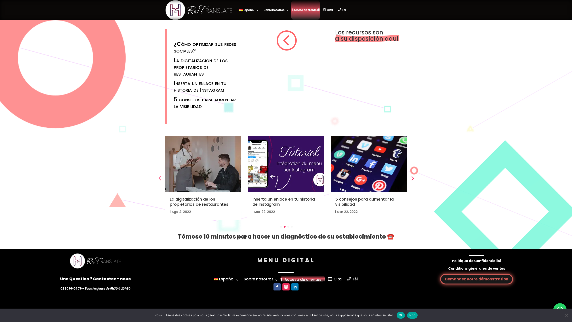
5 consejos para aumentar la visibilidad (205, 102)
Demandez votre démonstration (476, 279)
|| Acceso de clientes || (306, 10)
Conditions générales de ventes (476, 268)
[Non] (566, 315)
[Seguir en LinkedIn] (295, 286)
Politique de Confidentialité (476, 260)
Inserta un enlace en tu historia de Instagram (200, 86)
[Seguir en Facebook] (277, 286)
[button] (412, 178)
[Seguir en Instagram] (286, 286)
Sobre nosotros (274, 10)
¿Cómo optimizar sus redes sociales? (205, 47)
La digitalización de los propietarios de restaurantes (201, 67)
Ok (401, 315)
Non (412, 315)
